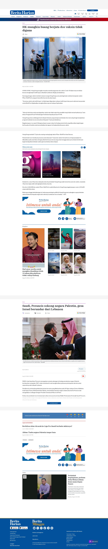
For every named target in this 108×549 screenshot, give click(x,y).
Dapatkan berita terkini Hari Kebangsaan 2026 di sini (55, 19)
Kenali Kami (12, 533)
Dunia (32, 16)
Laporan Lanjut (54, 403)
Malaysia (25, 16)
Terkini (13, 16)
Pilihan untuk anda (27, 147)
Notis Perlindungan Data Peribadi (17, 537)
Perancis (25, 439)
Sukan (59, 16)
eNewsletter (69, 10)
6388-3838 (35, 535)
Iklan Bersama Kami (15, 545)
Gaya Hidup (46, 16)
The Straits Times (70, 534)
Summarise (27, 313)
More (90, 16)
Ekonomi (38, 16)
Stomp (67, 541)
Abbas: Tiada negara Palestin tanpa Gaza (39, 432)
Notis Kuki (12, 538)
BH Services (13, 540)
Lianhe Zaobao (69, 537)
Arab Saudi (31, 439)
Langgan (92, 10)
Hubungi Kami (13, 531)
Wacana (53, 16)
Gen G (84, 16)
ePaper (75, 10)
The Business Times (71, 535)
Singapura (18, 16)
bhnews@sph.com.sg (40, 544)
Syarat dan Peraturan (15, 535)
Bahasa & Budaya (67, 16)
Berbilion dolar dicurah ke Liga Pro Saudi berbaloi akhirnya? (47, 426)
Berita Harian (69, 538)
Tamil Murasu (69, 540)
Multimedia (77, 16)
